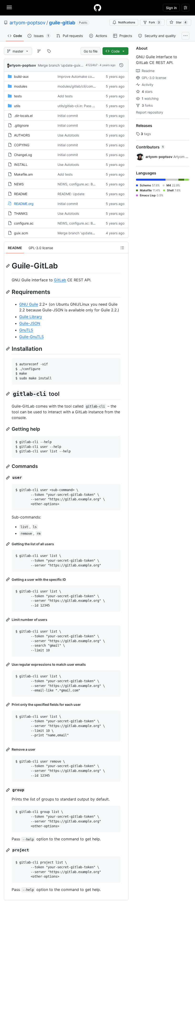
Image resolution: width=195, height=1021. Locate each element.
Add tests (65, 96)
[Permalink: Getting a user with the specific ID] (8, 579)
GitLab (60, 280)
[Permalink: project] (8, 850)
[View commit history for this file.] (121, 65)
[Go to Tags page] (49, 51)
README (20, 194)
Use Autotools (68, 135)
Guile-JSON (29, 323)
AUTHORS (22, 135)
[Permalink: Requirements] (8, 291)
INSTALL (21, 164)
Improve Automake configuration (83, 76)
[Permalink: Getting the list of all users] (8, 544)
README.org (24, 204)
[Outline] (122, 247)
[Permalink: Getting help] (8, 429)
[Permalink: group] (8, 790)
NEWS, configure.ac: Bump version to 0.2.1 (91, 184)
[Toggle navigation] (9, 7)
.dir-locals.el (23, 116)
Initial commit (68, 116)
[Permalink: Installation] (8, 348)
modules (20, 86)
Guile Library (30, 316)
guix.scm (21, 233)
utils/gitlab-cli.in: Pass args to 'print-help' (89, 106)
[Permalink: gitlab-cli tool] (8, 393)
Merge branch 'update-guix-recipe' (65, 65)
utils (17, 106)
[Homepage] (97, 7)
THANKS (21, 213)
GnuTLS (26, 330)
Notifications (126, 22)
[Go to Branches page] (39, 51)
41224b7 (92, 65)
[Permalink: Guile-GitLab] (8, 265)
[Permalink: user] (8, 477)
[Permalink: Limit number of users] (8, 619)
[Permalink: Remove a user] (8, 749)
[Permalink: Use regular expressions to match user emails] (8, 664)
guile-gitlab (62, 23)
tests (18, 96)
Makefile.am (23, 174)
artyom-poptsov (27, 23)
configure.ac (24, 223)
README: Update (71, 194)
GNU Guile (28, 304)
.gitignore (21, 125)
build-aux (21, 76)
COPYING (21, 145)
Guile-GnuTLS (31, 336)
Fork (154, 22)
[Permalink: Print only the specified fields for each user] (8, 704)
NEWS (19, 184)
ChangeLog (23, 155)
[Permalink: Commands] (8, 466)
